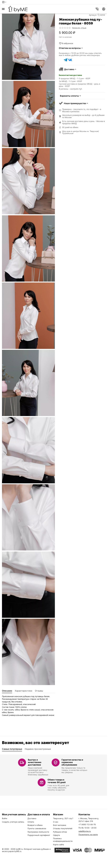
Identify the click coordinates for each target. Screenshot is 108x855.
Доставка (32, 818)
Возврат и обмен (35, 825)
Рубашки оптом (60, 832)
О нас (55, 822)
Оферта (56, 835)
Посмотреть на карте (88, 834)
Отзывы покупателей (62, 828)
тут (80, 89)
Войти (4, 818)
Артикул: (93, 15)
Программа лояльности (38, 832)
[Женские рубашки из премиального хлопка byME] (18, 9)
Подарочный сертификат (39, 835)
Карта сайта (58, 844)
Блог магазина (59, 825)
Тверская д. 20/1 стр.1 (63, 818)
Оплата (31, 822)
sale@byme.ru (84, 831)
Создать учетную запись (13, 822)
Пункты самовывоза (37, 828)
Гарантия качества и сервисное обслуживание (72, 762)
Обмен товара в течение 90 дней (57, 780)
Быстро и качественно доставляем (34, 762)
